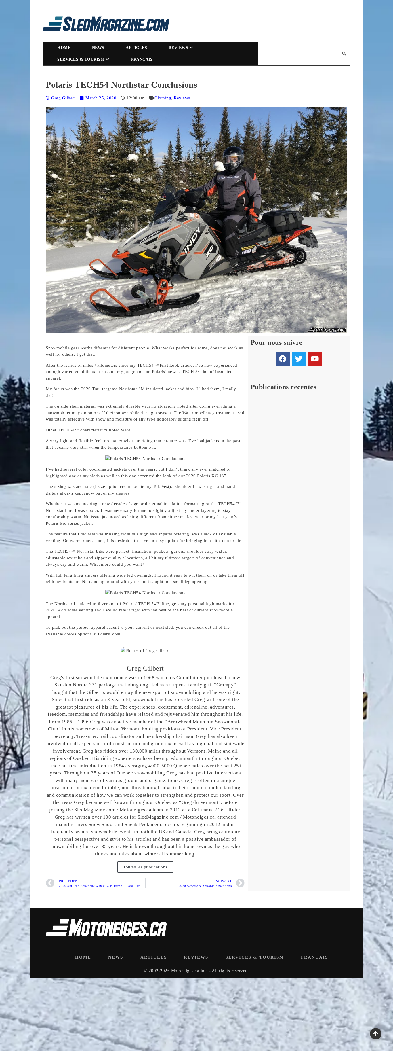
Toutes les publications (145, 867)
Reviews (178, 48)
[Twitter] (299, 359)
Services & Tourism (80, 59)
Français (141, 59)
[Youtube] (315, 359)
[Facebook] (283, 359)
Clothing (162, 98)
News (98, 48)
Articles (136, 48)
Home (63, 48)
